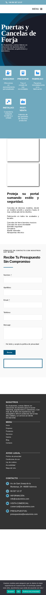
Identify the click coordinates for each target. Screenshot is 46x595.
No (18, 591)
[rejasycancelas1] (23, 139)
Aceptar (11, 591)
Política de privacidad (31, 591)
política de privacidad (30, 344)
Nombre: (8, 275)
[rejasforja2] (23, 164)
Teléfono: (7, 312)
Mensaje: (7, 325)
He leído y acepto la (22, 344)
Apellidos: (7, 287)
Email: (7, 300)
